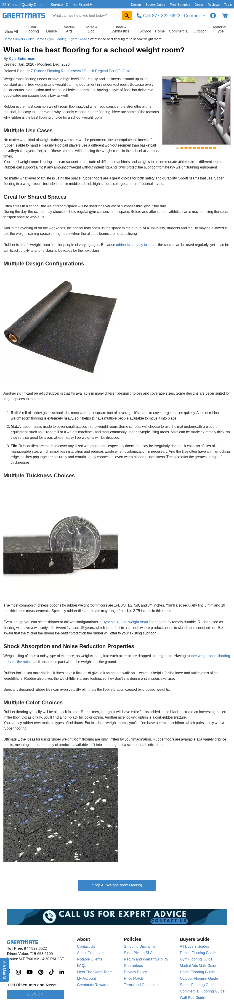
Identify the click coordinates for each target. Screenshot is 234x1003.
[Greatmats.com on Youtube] (30, 972)
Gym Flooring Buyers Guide (67, 39)
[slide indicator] (177, 148)
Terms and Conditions (141, 985)
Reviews (213, 4)
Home (160, 31)
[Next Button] (222, 110)
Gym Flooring (32, 29)
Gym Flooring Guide (196, 959)
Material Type (219, 29)
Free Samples (180, 4)
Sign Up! (36, 994)
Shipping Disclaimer (140, 946)
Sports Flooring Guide (197, 985)
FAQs (81, 966)
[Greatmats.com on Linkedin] (61, 972)
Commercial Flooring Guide (202, 991)
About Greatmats (90, 953)
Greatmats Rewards (93, 985)
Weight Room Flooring (124, 885)
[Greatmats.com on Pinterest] (40, 972)
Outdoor (199, 31)
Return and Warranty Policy (146, 959)
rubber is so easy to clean (136, 245)
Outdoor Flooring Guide (199, 978)
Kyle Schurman (22, 59)
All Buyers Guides (194, 946)
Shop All (11, 31)
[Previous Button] (170, 110)
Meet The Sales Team (94, 972)
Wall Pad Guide (192, 998)
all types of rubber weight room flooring (130, 622)
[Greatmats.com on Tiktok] (51, 972)
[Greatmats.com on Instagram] (18, 972)
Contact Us (86, 946)
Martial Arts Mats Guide (198, 966)
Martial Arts (69, 29)
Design (136, 4)
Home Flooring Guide (197, 972)
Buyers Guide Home (30, 39)
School (145, 31)
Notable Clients (89, 959)
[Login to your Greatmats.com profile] (213, 15)
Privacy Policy (135, 972)
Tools (228, 4)
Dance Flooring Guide (198, 953)
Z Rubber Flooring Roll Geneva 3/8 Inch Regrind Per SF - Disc (80, 71)
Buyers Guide (155, 4)
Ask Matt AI (4, 970)
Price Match (133, 978)
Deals (199, 4)
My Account (86, 978)
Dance (51, 31)
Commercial (179, 31)
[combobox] (91, 15)
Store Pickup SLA (138, 953)
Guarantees (133, 966)
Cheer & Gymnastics (120, 29)
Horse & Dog (91, 29)
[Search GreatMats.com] (127, 15)
